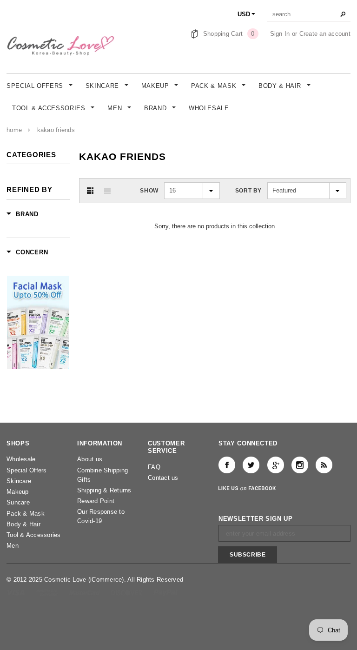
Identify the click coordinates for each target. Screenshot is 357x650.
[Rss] (324, 465)
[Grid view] (90, 190)
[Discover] (127, 592)
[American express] (48, 592)
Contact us (163, 477)
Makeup (18, 491)
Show (149, 190)
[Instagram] (299, 465)
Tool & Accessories (34, 534)
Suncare (18, 502)
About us (89, 459)
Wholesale (21, 459)
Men (13, 545)
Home (14, 129)
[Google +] (275, 465)
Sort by (248, 190)
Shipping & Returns (104, 490)
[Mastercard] (85, 592)
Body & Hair (23, 524)
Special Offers (27, 470)
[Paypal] (165, 592)
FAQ (154, 467)
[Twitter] (251, 465)
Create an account (324, 33)
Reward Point (95, 500)
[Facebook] (226, 465)
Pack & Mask (26, 513)
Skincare (19, 481)
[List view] (107, 190)
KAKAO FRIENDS (56, 129)
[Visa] (16, 592)
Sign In (280, 33)
